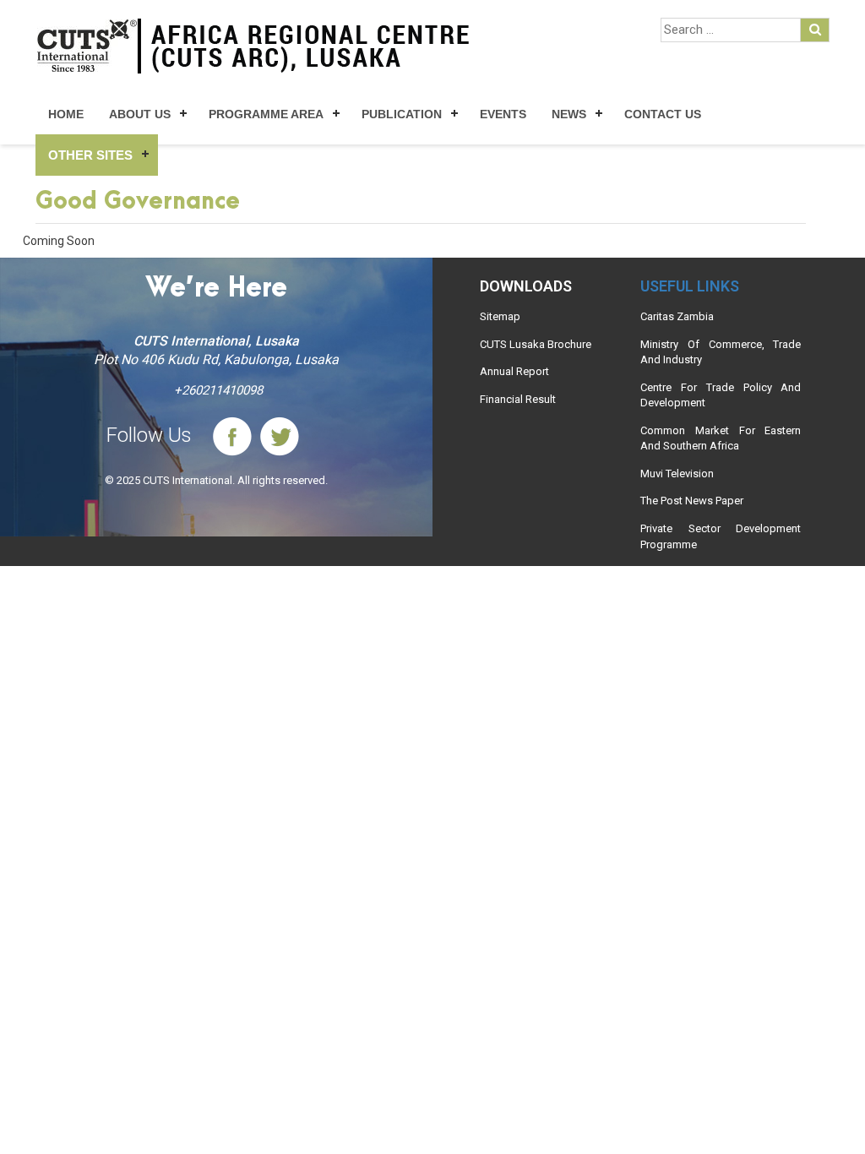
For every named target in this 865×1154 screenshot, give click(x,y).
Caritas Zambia (677, 316)
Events (503, 114)
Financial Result (518, 399)
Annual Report (514, 371)
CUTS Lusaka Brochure (535, 344)
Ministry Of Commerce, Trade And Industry (720, 352)
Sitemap (500, 316)
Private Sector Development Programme (720, 536)
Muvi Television (677, 473)
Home (66, 114)
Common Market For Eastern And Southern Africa (720, 438)
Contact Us (662, 114)
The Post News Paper (691, 500)
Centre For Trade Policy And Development (720, 395)
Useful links (689, 286)
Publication (402, 114)
